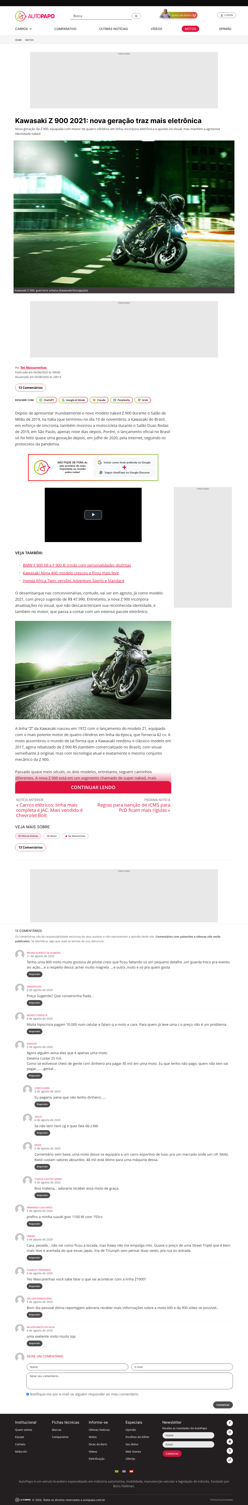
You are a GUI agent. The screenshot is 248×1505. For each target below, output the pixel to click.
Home (18, 40)
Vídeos (93, 1451)
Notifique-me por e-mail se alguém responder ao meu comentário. (84, 1394)
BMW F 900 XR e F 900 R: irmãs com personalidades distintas (77, 565)
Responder (34, 974)
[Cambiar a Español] (131, 1471)
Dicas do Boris (98, 1444)
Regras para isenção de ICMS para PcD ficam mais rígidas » (133, 807)
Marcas (56, 1430)
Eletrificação (96, 1459)
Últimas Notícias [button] (113, 29)
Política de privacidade (221, 1499)
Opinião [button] (225, 29)
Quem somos (23, 1430)
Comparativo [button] (65, 29)
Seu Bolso (132, 1444)
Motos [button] (190, 29)
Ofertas (130, 1459)
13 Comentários (30, 388)
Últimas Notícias (29, 835)
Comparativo (60, 1437)
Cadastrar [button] (172, 1453)
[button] (136, 16)
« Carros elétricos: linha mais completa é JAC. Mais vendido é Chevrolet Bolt (49, 810)
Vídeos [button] (156, 29)
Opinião (131, 1430)
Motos (29, 40)
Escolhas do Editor (137, 1437)
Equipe (19, 1437)
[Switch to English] (124, 1471)
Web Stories (133, 1451)
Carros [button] (22, 29)
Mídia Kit (21, 1451)
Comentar (223, 1405)
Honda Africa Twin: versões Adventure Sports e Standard (73, 580)
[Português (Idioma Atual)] (116, 1471)
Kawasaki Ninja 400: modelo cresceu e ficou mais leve (71, 572)
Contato (20, 1444)
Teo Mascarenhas (33, 367)
